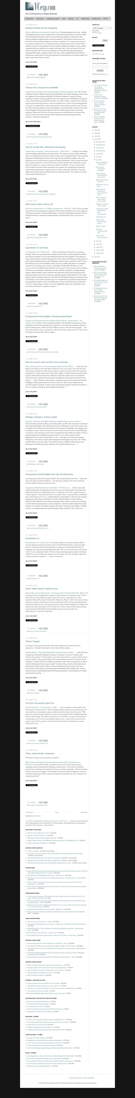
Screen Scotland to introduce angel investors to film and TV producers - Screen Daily (51, 935)
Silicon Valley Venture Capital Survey (41, 589)
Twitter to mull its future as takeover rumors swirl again (43, 983)
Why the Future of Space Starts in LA (38, 833)
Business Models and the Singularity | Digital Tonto (42, 32)
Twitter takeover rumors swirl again (37, 991)
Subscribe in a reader (98, 54)
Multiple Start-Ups (43, 528)
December (99, 142)
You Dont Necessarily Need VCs (39, 743)
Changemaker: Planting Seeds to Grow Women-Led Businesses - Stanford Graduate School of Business (56, 924)
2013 (96, 139)
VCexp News (29, 19)
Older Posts (84, 812)
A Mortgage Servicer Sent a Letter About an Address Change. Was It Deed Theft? (50, 1056)
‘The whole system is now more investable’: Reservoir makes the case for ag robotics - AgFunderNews (56, 948)
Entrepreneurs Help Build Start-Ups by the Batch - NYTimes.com (46, 488)
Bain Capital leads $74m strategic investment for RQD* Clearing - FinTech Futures (51, 946)
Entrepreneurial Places (53, 352)
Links (63, 19)
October (98, 148)
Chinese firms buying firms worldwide (41, 87)
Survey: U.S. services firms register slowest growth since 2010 (100, 110)
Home (57, 812)
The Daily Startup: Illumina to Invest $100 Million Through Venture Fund (49, 863)
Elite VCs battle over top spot (35, 975)
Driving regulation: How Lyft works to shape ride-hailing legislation (47, 968)
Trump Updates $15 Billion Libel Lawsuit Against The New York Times (48, 1022)
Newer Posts (29, 812)
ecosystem (33, 805)
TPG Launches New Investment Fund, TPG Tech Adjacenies (44, 1009)
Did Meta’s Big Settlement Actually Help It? (39, 1027)
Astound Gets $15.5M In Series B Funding (39, 1012)
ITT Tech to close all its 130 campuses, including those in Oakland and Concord (101, 88)
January (98, 253)
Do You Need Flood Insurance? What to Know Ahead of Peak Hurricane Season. (50, 1061)
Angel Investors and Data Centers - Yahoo (39, 922)
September (99, 151)
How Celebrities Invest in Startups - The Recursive (42, 933)
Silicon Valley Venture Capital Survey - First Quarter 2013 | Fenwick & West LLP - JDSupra (55, 593)
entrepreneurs (34, 528)
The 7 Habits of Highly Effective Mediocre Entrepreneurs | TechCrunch (46, 821)
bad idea (32, 407)
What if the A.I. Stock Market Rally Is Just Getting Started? (44, 1058)
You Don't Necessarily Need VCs (39, 703)
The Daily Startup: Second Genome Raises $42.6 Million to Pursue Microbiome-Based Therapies (55, 854)
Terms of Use (82, 1078)
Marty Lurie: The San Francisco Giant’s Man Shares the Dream (100, 274)
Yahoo (46, 805)
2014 (96, 136)
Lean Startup (40, 19)
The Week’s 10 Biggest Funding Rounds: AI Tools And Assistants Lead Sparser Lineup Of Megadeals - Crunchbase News (56, 953)
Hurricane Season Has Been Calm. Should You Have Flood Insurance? (47, 1064)
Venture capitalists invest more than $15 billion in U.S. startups (45, 970)
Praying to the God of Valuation (36, 835)
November (99, 145)
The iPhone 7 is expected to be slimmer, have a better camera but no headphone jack (51, 988)
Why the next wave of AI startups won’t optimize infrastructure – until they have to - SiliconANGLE (56, 878)
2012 (96, 257)
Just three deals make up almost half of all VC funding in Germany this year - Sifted (51, 957)
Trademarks (90, 1078)
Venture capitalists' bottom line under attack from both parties (45, 965)
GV (77, 19)
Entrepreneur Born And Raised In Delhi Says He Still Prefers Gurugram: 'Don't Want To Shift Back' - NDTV (56, 912)
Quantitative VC (38, 306)
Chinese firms (47, 137)
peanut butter (40, 805)
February (99, 250)
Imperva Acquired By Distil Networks (38, 1001)
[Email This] (39, 75)
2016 (96, 130)
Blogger (94, 1083)
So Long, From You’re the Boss (36, 1038)
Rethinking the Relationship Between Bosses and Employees (44, 1040)
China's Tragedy (32, 641)
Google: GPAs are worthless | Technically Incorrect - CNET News (46, 151)
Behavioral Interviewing (36, 194)
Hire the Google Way (49, 194)
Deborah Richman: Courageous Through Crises (100, 268)
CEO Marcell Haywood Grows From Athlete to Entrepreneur (101, 282)
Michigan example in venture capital (41, 417)
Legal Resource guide (53, 19)
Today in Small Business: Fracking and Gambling (41, 1045)
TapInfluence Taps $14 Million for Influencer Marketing (43, 860)
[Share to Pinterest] (47, 75)
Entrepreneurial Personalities (38, 352)
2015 (96, 133)
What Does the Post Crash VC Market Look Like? (41, 838)
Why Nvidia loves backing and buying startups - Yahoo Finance (45, 875)
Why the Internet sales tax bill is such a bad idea (46, 362)
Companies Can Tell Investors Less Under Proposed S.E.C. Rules (45, 1030)
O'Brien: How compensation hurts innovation (99, 96)
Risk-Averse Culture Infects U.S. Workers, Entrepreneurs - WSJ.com (47, 208)
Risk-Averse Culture (41, 237)
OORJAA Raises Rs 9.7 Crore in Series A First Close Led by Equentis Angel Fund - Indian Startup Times (55, 929)
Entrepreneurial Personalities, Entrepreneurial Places (48, 316)
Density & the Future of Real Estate (37, 843)
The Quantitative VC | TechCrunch (37, 252)
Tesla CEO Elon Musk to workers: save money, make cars (43, 986)
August (98, 154)
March (98, 247)
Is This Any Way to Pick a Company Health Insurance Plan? (44, 1043)
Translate (99, 33)
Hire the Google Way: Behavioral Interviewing (45, 147)
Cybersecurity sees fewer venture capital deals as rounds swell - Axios (47, 943)
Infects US (33, 237)
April (98, 244)
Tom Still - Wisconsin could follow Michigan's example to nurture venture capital (52, 421)
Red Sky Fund (96, 19)
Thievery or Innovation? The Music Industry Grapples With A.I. (46, 1020)
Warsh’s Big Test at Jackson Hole (36, 1025)
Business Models (34, 77)
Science (44, 497)
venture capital (40, 464)
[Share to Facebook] (45, 75)
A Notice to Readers (33, 851)
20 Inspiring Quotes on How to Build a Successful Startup (100, 290)
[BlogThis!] (41, 75)
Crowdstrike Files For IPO (35, 1006)
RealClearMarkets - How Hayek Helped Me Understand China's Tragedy (49, 652)
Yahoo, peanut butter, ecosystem (40, 753)
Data (31, 306)
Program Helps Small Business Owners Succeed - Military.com (45, 909)
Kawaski (70, 19)
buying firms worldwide (36, 137)
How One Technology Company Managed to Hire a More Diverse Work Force (49, 1048)
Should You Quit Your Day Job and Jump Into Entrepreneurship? (100, 298)
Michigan (32, 464)
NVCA (105, 19)
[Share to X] (43, 75)
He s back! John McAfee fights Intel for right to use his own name (46, 993)
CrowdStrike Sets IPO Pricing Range (38, 1004)
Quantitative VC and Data (36, 248)
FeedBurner (104, 74)
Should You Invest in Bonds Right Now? (39, 1066)
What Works (85, 19)
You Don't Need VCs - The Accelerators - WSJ (40, 707)
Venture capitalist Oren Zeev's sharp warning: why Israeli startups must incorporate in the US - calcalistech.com (54, 883)
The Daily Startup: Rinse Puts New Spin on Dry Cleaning (43, 858)
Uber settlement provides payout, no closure (40, 973)
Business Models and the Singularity (41, 28)
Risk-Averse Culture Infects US (39, 204)
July (97, 157)
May (97, 241)
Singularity (43, 77)
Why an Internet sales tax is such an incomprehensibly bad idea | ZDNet (49, 366)
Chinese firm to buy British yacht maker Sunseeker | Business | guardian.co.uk (51, 92)
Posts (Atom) (37, 816)
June (97, 160)
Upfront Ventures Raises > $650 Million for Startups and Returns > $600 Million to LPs (52, 840)
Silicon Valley (34, 631)
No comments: (32, 74)
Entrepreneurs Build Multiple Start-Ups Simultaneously (49, 474)
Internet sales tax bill (40, 407)
